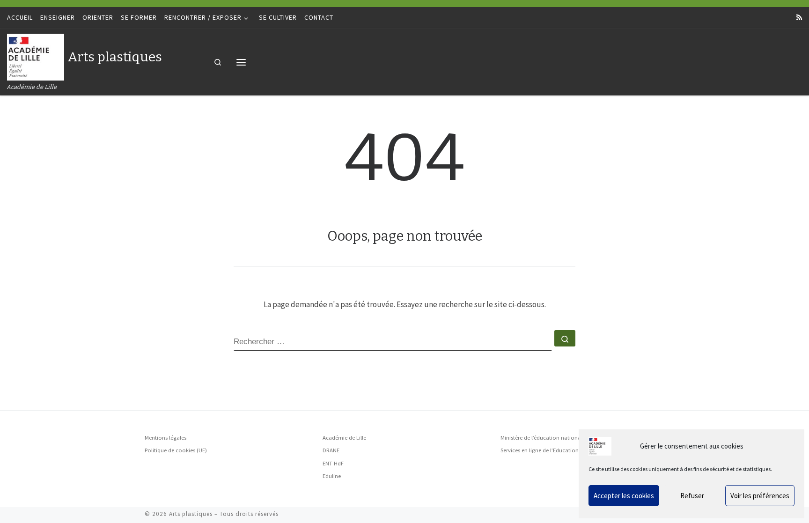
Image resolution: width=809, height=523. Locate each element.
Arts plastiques (191, 514)
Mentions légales (165, 437)
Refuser (692, 495)
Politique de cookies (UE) (176, 450)
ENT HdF (333, 463)
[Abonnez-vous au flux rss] (799, 18)
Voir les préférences (759, 495)
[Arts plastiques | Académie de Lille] (35, 56)
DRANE (331, 450)
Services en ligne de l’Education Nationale (552, 450)
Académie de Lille (344, 437)
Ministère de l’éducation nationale (542, 437)
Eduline (332, 475)
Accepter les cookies (624, 495)
